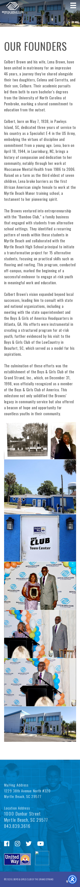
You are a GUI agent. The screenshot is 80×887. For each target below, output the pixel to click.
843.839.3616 (17, 826)
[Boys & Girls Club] (11, 12)
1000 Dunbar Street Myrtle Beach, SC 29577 (26, 816)
